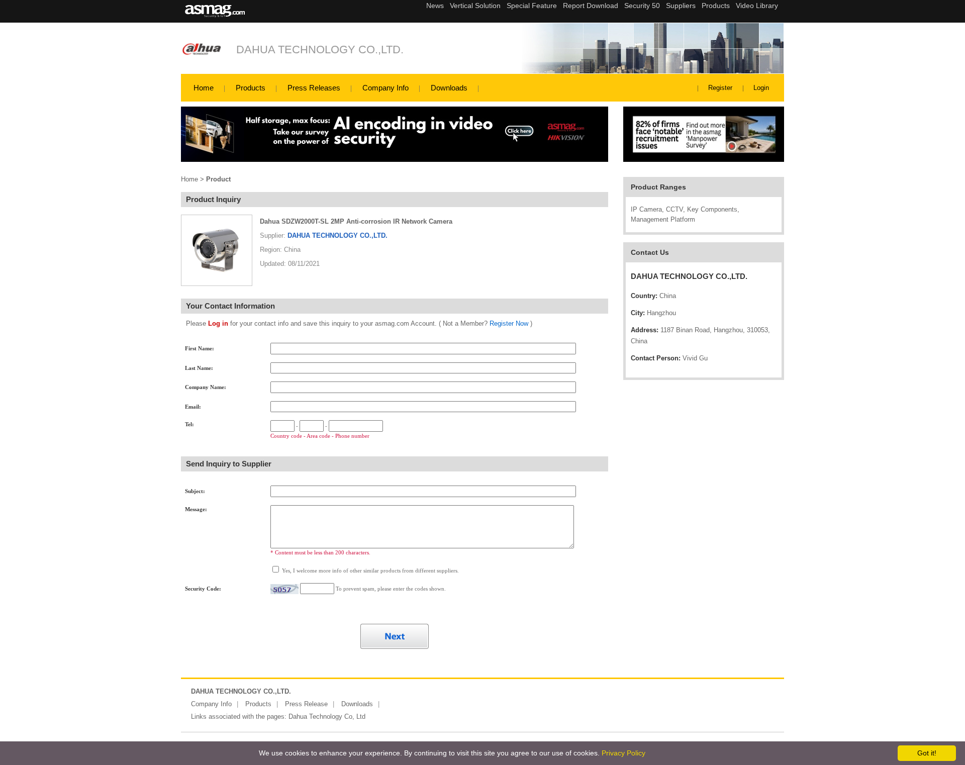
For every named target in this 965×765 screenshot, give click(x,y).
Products (250, 87)
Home (204, 87)
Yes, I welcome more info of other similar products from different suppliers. (369, 570)
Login (761, 87)
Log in (218, 323)
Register (720, 87)
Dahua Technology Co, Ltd (326, 716)
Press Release (306, 704)
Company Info (385, 87)
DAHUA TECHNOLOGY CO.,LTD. (320, 49)
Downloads (449, 87)
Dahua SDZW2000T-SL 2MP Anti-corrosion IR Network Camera (356, 221)
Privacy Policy (623, 753)
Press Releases (313, 87)
